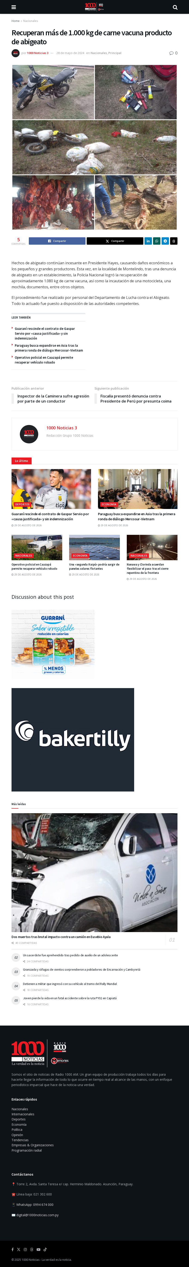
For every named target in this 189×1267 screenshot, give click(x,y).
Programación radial (27, 1150)
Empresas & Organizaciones (33, 1145)
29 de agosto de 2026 (28, 525)
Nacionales (30, 21)
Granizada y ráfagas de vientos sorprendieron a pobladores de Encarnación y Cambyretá (81, 969)
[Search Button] (175, 7)
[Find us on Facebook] (13, 1249)
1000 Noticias (30, 1260)
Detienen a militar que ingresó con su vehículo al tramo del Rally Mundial (70, 984)
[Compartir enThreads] (173, 241)
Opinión (17, 1135)
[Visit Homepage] (94, 7)
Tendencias (20, 1140)
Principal (114, 53)
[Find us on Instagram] (25, 1249)
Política (17, 1129)
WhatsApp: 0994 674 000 (34, 1204)
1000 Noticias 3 (37, 53)
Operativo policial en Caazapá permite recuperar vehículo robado (34, 567)
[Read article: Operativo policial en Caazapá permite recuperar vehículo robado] (37, 547)
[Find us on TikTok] (45, 1249)
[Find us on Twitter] (19, 1249)
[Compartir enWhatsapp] (156, 241)
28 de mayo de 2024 (70, 53)
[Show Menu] (14, 7)
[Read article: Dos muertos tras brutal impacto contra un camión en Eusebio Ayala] (94, 872)
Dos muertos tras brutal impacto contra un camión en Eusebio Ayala (61, 937)
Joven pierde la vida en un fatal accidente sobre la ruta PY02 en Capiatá (70, 998)
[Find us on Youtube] (38, 1249)
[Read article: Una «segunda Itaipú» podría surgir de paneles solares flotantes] (94, 547)
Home (16, 21)
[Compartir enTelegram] (165, 241)
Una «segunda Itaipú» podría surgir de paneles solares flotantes (94, 567)
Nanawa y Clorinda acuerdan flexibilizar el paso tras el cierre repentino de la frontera (147, 569)
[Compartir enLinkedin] (148, 241)
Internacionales (23, 1114)
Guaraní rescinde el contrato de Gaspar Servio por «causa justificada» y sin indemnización (45, 333)
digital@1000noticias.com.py (37, 1215)
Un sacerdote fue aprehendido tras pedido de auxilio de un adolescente (70, 955)
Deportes (22, 504)
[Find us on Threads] (31, 1249)
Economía (109, 504)
